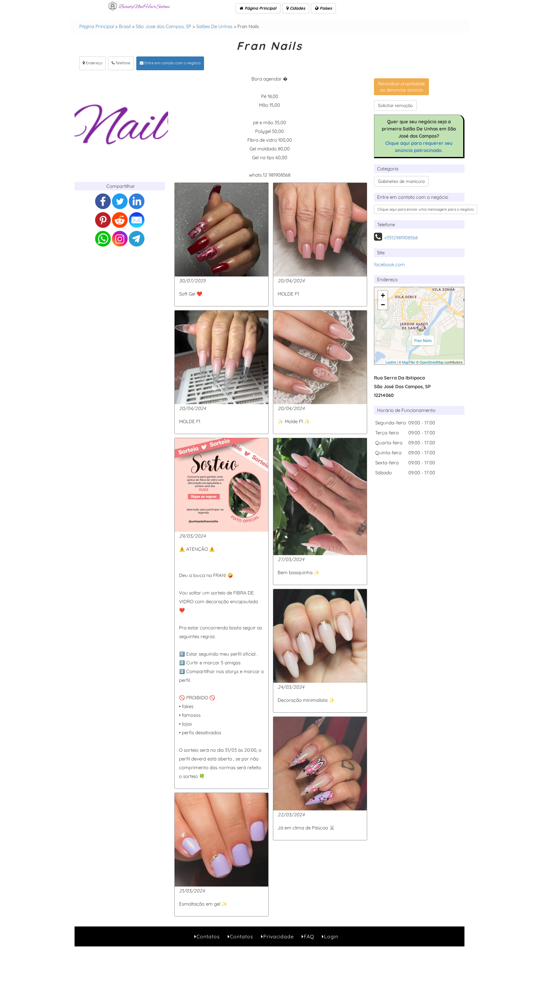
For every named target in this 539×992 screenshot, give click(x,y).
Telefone (122, 63)
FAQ (309, 936)
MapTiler (408, 361)
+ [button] (383, 295)
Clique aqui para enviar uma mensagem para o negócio (425, 209)
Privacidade (278, 936)
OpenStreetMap (432, 361)
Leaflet (391, 361)
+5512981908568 (401, 238)
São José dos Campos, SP (163, 26)
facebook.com (389, 264)
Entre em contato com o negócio (172, 63)
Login (331, 936)
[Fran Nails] (421, 327)
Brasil (125, 26)
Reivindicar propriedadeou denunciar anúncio (401, 87)
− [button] (383, 305)
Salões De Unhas (214, 26)
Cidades (297, 8)
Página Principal (259, 8)
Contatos (208, 936)
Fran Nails (423, 340)
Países (325, 8)
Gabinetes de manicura (401, 181)
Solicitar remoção (395, 105)
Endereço (93, 63)
